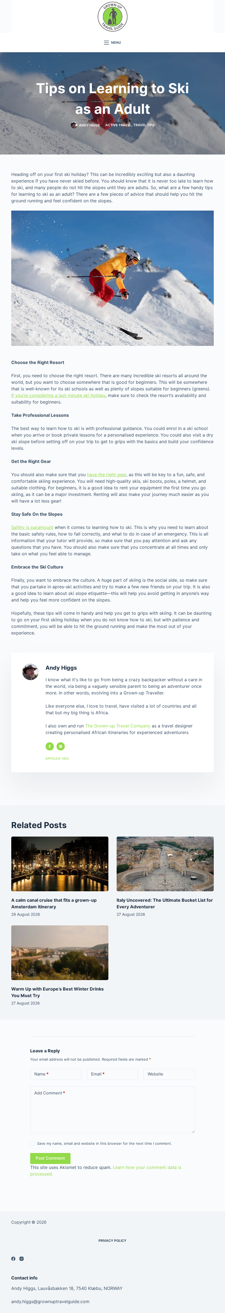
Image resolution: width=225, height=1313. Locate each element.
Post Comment (50, 1158)
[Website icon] (61, 746)
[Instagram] (21, 1259)
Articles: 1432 (57, 758)
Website (155, 1074)
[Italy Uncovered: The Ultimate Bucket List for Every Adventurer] (165, 864)
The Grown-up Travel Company (117, 726)
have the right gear (106, 474)
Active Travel (118, 125)
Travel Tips (143, 125)
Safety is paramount (32, 527)
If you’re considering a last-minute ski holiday (58, 395)
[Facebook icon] (50, 746)
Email (98, 1074)
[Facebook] (13, 1259)
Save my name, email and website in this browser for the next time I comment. (104, 1143)
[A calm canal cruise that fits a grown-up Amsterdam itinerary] (59, 864)
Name (41, 1074)
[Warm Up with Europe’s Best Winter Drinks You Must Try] (59, 952)
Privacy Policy (112, 1240)
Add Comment (49, 1093)
